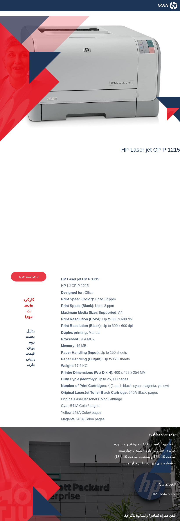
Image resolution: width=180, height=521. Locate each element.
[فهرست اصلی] (9, 11)
